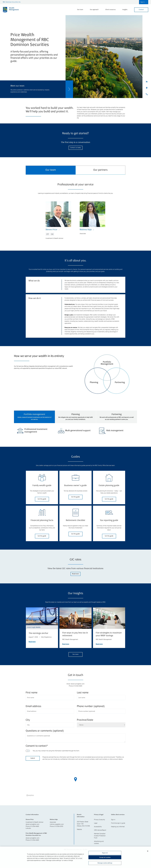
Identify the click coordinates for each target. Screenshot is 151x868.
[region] (75, 781)
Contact (141, 9)
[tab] (34, 417)
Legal (95, 823)
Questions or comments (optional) (45, 731)
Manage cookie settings (105, 863)
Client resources (110, 9)
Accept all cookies (104, 857)
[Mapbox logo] (30, 795)
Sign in (113, 819)
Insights (124, 9)
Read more (75, 574)
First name (31, 692)
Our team (80, 9)
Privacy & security (99, 819)
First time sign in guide (118, 823)
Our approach (94, 9)
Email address (33, 706)
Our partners (100, 170)
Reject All (105, 853)
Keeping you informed (118, 826)
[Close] (148, 851)
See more (76, 654)
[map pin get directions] (75, 779)
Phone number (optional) (91, 706)
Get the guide (42, 499)
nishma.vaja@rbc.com (57, 824)
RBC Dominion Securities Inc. (12, 2)
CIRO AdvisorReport (100, 830)
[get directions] (75, 779)
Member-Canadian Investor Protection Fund (100, 836)
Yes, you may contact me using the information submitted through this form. (56, 751)
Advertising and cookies (99, 842)
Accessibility (98, 826)
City (28, 720)
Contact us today (75, 147)
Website (79, 829)
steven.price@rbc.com (32, 824)
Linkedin (28, 828)
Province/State (85, 720)
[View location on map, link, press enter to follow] (75, 781)
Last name (82, 692)
